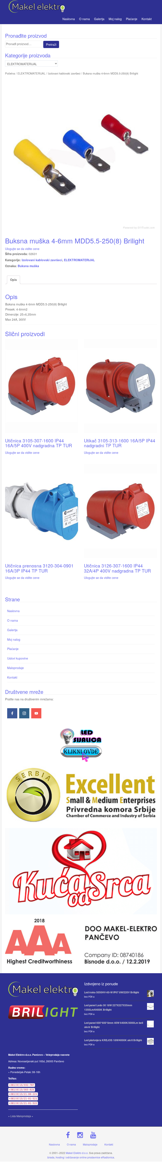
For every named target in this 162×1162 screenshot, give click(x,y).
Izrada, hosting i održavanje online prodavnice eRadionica (80, 1157)
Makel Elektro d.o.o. (77, 1153)
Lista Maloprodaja (20, 1116)
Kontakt (147, 19)
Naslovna (68, 19)
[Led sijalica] (81, 744)
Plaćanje (131, 19)
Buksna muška (28, 266)
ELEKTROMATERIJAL (31, 73)
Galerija (99, 19)
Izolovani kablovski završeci (64, 73)
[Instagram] (24, 713)
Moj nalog (115, 19)
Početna (10, 73)
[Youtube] (36, 713)
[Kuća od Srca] (81, 871)
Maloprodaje (15, 668)
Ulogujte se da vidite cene (22, 249)
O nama (84, 19)
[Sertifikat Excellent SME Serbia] (81, 795)
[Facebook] (12, 713)
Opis (13, 279)
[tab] (13, 280)
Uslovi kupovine (17, 658)
